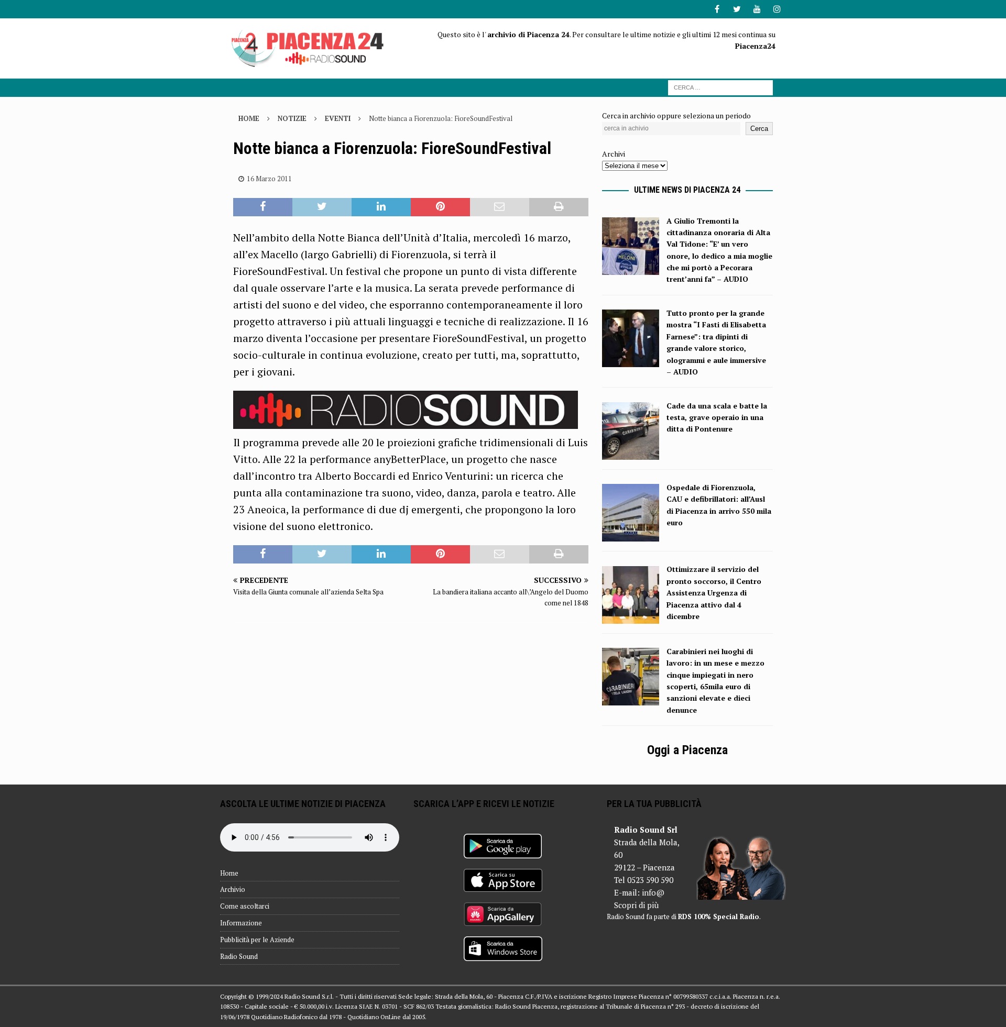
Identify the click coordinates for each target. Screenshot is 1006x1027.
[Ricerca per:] (720, 87)
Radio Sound (239, 956)
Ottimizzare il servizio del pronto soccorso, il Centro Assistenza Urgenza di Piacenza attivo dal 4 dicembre (713, 592)
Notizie (292, 118)
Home (229, 873)
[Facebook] (717, 9)
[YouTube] (757, 9)
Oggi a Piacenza (687, 750)
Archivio (232, 889)
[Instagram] (777, 9)
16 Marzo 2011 (269, 178)
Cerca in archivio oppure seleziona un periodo (676, 115)
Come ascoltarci (244, 906)
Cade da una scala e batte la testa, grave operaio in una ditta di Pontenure (716, 417)
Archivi (613, 154)
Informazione (241, 922)
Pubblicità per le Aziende (257, 939)
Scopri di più (636, 905)
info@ (653, 892)
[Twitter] (737, 9)
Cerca (759, 128)
